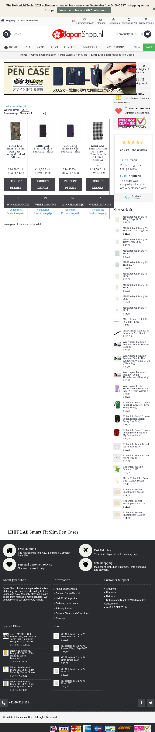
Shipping (111, 588)
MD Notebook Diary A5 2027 (135, 275)
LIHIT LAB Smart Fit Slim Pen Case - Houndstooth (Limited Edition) (98, 153)
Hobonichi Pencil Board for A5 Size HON (136, 445)
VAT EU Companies (67, 598)
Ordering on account (67, 603)
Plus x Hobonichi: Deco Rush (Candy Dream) (135, 479)
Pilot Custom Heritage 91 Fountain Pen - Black (136, 332)
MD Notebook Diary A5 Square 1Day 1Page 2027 (136, 229)
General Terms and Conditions (72, 613)
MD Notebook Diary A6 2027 (135, 297)
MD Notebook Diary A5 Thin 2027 (135, 263)
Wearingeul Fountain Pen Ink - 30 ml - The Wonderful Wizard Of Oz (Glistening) (136, 360)
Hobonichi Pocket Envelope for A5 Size (134, 502)
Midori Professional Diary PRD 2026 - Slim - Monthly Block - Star (22, 684)
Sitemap (60, 618)
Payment (111, 592)
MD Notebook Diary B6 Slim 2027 (135, 286)
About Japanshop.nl (66, 588)
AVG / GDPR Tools (116, 607)
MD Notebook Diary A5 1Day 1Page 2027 (135, 218)
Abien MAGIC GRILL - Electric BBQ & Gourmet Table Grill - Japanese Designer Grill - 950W (23, 638)
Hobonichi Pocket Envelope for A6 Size (134, 513)
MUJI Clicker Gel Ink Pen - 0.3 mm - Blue (136, 320)
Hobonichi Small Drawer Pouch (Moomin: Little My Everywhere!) (136, 432)
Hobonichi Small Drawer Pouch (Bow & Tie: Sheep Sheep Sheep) (136, 405)
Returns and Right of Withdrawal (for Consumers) (125, 602)
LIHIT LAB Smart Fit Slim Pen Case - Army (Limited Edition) (15, 151)
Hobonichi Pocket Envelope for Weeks (133, 491)
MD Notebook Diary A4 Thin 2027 (135, 252)
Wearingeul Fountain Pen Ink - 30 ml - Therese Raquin (136, 344)
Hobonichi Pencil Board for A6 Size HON (136, 456)
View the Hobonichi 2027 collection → (84, 10)
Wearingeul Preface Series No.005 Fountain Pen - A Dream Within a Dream (135, 390)
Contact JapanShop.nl (68, 593)
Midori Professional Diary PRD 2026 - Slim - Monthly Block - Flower (22, 670)
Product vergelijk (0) (15, 106)
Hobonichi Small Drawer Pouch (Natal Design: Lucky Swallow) (136, 419)
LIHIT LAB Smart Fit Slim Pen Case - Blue (70, 148)
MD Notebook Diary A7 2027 (135, 309)
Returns (110, 596)
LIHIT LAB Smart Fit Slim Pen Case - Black (43, 148)
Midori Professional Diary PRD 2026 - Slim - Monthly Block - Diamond (22, 655)
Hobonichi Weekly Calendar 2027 (133, 468)
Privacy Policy (64, 608)
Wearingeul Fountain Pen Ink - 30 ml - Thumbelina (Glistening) (136, 375)
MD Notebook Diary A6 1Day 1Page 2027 (135, 240)
